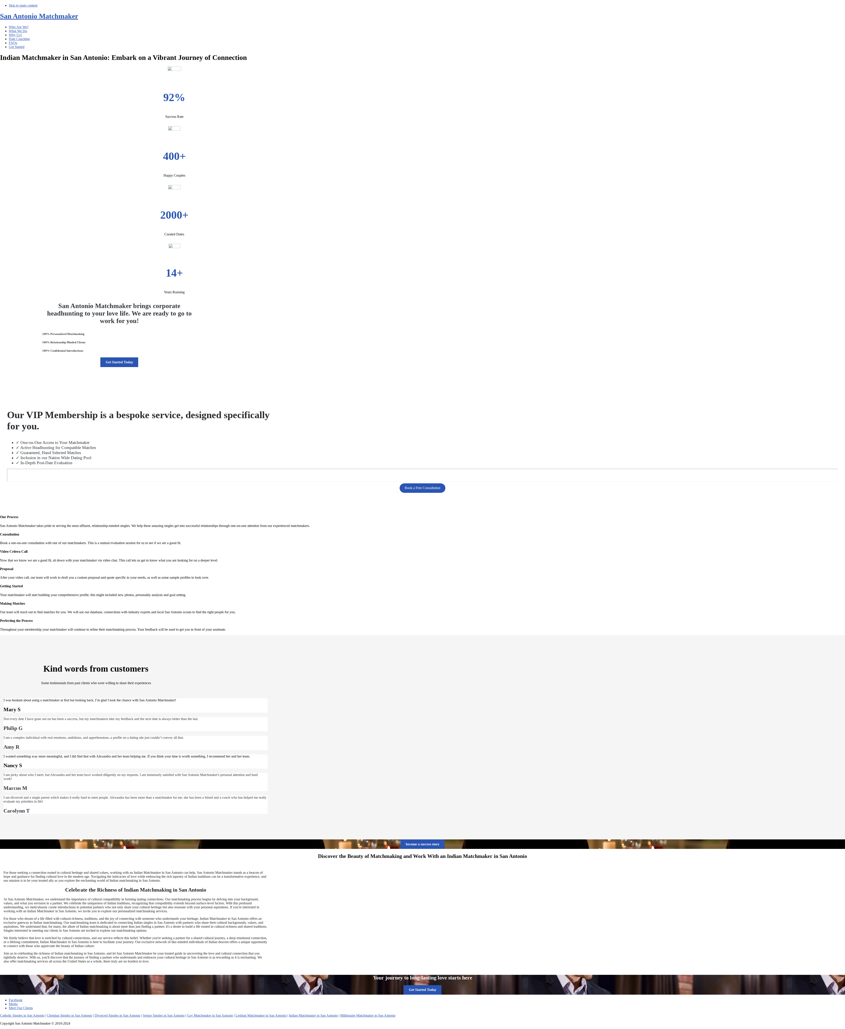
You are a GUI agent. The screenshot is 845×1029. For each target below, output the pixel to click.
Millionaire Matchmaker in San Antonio (367, 1015)
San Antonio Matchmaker (39, 16)
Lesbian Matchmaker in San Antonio (261, 1015)
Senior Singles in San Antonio (164, 1015)
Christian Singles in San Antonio (69, 1015)
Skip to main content (23, 5)
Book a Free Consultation (422, 488)
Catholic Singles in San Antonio (22, 1015)
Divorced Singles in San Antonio (117, 1015)
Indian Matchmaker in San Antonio (313, 1015)
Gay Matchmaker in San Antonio (210, 1015)
